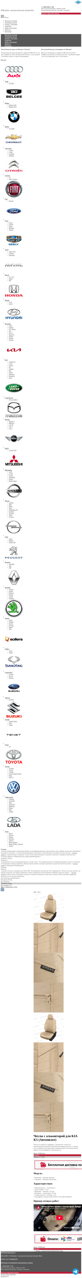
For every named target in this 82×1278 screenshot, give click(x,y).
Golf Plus (12, 804)
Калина (11, 839)
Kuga (10, 226)
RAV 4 (11, 777)
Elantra (11, 327)
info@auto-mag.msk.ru (8, 1252)
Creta (10, 326)
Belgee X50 (12, 105)
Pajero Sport (13, 481)
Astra (10, 539)
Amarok (11, 799)
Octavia (11, 625)
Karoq (11, 624)
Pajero (11, 479)
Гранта (11, 835)
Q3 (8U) (11, 83)
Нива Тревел (13, 842)
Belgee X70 (12, 107)
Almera (11, 503)
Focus (11, 223)
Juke (10, 504)
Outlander (12, 477)
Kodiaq (11, 622)
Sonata (11, 338)
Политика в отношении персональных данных (17, 1263)
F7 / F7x (11, 277)
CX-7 (10, 428)
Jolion (11, 279)
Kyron (11, 676)
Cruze (11, 152)
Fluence (11, 593)
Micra (10, 506)
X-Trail (11, 517)
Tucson (11, 340)
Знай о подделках (11, 28)
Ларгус (11, 840)
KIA (35, 892)
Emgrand (12, 255)
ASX (10, 472)
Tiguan (11, 812)
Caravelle (12, 801)
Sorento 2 (12, 376)
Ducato (11, 201)
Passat (11, 808)
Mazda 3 (11, 421)
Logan (11, 596)
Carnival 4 (12, 362)
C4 (10, 177)
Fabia (10, 620)
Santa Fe (11, 335)
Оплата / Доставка (11, 24)
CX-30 (11, 425)
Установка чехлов (11, 22)
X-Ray (11, 846)
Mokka (11, 540)
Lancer (11, 475)
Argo (10, 651)
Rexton (11, 678)
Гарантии (8, 26)
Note (10, 508)
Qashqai (11, 512)
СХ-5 (10, 427)
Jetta (10, 803)
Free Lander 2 (13, 400)
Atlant (11, 652)
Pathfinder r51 (13, 510)
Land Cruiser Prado (15, 774)
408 (10, 568)
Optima (11, 369)
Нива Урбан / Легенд (16, 844)
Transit (11, 230)
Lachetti (11, 154)
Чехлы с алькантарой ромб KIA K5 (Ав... (50, 1251)
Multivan (11, 806)
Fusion (11, 224)
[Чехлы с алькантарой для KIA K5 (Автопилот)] (49, 922)
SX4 (10, 723)
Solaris (11, 336)
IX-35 (11, 333)
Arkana (11, 589)
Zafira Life (12, 542)
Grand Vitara (13, 721)
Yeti (10, 629)
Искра (11, 837)
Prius (10, 775)
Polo (10, 810)
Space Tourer (13, 179)
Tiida (10, 515)
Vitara (11, 725)
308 (10, 566)
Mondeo (11, 228)
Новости (8, 30)
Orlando (11, 156)
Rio (10, 371)
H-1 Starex (12, 329)
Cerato (11, 365)
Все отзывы (5, 885)
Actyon (11, 674)
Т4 (10, 747)
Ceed (10, 363)
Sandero (11, 598)
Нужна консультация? (8, 1274)
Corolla (11, 772)
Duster (11, 591)
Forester (11, 699)
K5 (10, 367)
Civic (10, 302)
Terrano (11, 513)
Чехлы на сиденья (11, 21)
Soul (10, 378)
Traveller (11, 564)
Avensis (11, 768)
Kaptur (11, 595)
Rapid (11, 627)
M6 (10, 280)
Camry (11, 770)
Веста (11, 833)
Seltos (11, 372)
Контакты (8, 31)
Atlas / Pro (12, 251)
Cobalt (11, 150)
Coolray (11, 253)
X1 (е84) (11, 128)
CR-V (11, 304)
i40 (10, 331)
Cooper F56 (12, 450)
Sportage (11, 374)
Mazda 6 (11, 423)
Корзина (3, 1276)
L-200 (11, 474)
